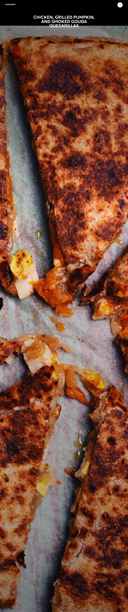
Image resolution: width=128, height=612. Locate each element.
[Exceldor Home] (14, 4)
